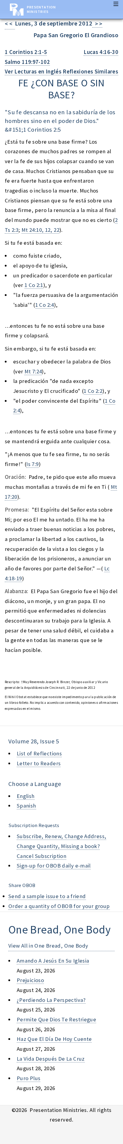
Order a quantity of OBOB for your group (59, 906)
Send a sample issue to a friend (47, 896)
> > (97, 23)
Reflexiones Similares (90, 71)
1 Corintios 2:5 (42, 129)
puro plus (28, 1078)
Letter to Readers (39, 763)
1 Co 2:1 (33, 285)
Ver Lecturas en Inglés (33, 71)
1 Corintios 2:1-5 (26, 52)
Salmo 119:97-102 (27, 61)
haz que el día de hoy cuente (54, 1038)
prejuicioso (30, 980)
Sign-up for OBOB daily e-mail (54, 865)
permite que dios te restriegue (56, 1019)
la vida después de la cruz (51, 1058)
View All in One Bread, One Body (48, 945)
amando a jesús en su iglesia (53, 960)
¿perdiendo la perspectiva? (51, 999)
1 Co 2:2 (93, 390)
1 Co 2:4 (44, 304)
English (26, 796)
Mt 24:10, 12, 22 (40, 229)
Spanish (26, 805)
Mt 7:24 (33, 371)
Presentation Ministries (41, 9)
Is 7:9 (32, 464)
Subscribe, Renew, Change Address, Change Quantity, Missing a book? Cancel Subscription (61, 846)
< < (10, 23)
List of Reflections (39, 753)
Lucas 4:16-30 (101, 52)
